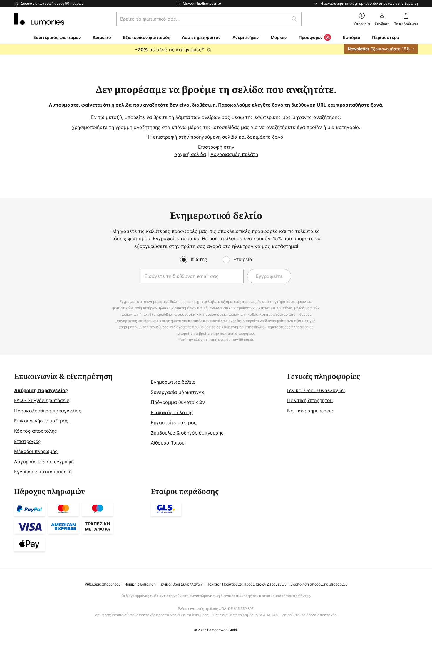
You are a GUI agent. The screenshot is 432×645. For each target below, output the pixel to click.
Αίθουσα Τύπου (168, 443)
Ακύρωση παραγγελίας (41, 390)
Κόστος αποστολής (35, 431)
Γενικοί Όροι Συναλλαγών (316, 390)
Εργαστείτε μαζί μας (174, 422)
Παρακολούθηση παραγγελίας (47, 410)
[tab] (79, 424)
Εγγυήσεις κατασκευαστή (43, 471)
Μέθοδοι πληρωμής (36, 451)
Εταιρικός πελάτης (172, 412)
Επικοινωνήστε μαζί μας (41, 420)
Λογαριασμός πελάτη (234, 154)
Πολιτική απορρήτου (310, 400)
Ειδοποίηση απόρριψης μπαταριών (319, 584)
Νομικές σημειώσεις (310, 410)
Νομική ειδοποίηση (140, 584)
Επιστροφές (27, 441)
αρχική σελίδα (190, 154)
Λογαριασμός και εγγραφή (44, 461)
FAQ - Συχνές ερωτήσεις (41, 400)
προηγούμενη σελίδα (213, 137)
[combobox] (209, 19)
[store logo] (39, 19)
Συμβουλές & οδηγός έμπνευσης (187, 433)
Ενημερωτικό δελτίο (173, 382)
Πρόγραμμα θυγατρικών (178, 402)
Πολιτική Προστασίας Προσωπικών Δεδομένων (247, 584)
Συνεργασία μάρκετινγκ (177, 392)
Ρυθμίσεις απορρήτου (102, 584)
